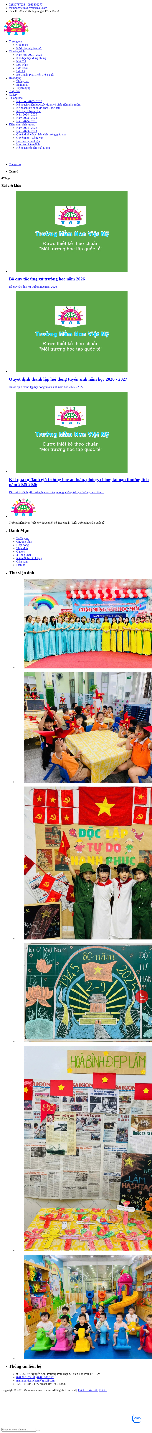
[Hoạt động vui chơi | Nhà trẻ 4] (83, 1307)
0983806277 (35, 4)
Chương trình (17, 51)
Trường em (15, 41)
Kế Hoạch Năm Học (28, 111)
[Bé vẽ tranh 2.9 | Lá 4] (83, 993)
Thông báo (22, 81)
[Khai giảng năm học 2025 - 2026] (83, 624)
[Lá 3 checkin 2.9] (83, 863)
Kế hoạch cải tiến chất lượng (33, 147)
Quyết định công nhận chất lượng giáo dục (41, 134)
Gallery (13, 94)
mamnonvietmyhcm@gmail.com (28, 7)
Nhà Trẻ (21, 61)
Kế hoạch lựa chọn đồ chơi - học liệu (38, 107)
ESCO (103, 1390)
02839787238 (17, 4)
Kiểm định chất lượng (21, 124)
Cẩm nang (22, 561)
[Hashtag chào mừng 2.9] (83, 1149)
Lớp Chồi (22, 68)
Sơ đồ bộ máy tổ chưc (29, 48)
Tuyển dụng (23, 87)
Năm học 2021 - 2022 (29, 54)
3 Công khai (16, 97)
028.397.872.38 (25, 1377)
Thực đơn (14, 91)
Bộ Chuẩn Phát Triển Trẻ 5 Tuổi (35, 74)
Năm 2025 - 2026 (26, 121)
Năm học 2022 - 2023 (29, 101)
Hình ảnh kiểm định (28, 144)
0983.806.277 (45, 1377)
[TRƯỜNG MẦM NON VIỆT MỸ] (16, 35)
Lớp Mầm (22, 64)
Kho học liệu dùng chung (31, 58)
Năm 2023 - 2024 (26, 117)
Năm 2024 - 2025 (26, 114)
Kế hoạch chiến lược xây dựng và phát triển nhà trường (48, 104)
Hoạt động (15, 78)
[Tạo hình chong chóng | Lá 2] (83, 728)
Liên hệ (20, 564)
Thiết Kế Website (88, 1390)
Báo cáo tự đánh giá (28, 141)
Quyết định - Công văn (29, 137)
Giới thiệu (22, 44)
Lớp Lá (20, 71)
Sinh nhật (21, 84)
